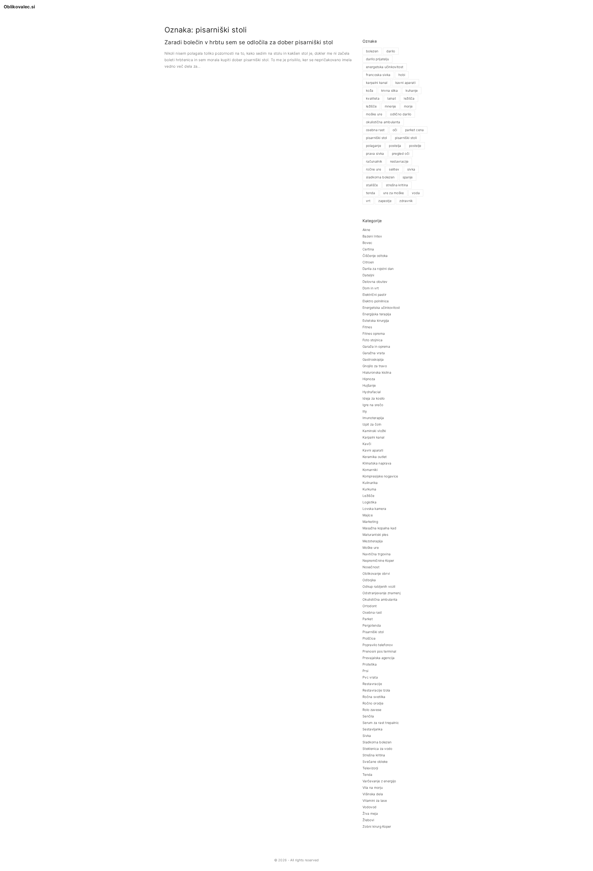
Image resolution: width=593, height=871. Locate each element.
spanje (408, 177)
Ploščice (369, 638)
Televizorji (370, 768)
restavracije (399, 161)
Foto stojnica (372, 340)
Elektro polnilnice (376, 301)
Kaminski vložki (374, 431)
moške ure (374, 114)
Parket (368, 619)
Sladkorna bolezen (377, 742)
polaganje (373, 146)
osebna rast (375, 130)
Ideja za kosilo (374, 398)
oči (395, 130)
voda (416, 193)
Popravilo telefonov (378, 645)
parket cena (414, 130)
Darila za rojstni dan (378, 269)
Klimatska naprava (377, 463)
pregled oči (401, 153)
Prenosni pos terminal (379, 651)
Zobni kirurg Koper (377, 826)
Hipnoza (369, 379)
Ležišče (368, 496)
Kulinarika (370, 483)
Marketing (370, 522)
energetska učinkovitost (384, 67)
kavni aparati (405, 83)
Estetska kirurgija (376, 320)
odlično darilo (400, 114)
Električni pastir (374, 295)
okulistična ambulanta (383, 122)
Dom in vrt (371, 288)
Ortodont (370, 606)
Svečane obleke (375, 762)
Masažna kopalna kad (379, 528)
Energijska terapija (377, 314)
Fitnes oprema (374, 333)
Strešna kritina (374, 755)
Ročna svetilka (374, 697)
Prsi (365, 671)
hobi (401, 75)
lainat (391, 98)
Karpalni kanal (373, 437)
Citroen (368, 262)
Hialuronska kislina (377, 372)
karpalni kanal (376, 83)
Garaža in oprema (376, 346)
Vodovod (369, 807)
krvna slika (389, 90)
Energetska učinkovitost (381, 307)
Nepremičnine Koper (378, 560)
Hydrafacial (372, 392)
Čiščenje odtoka (375, 256)
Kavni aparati (373, 450)
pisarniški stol (376, 138)
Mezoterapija (373, 541)
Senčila (368, 716)
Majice (368, 515)
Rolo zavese (372, 710)
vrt (368, 201)
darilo (390, 51)
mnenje (390, 106)
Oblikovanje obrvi (376, 573)
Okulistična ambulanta (380, 599)
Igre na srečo (373, 405)
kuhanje (412, 90)
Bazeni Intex (372, 236)
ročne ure (373, 169)
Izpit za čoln (372, 424)
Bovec (367, 243)
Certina (368, 249)
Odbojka (369, 580)
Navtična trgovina (377, 554)
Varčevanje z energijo (379, 781)
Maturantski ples (375, 534)
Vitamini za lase (375, 800)
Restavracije (372, 684)
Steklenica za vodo (377, 749)
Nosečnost (371, 567)
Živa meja (370, 813)
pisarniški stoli (406, 138)
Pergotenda (372, 625)
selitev (394, 169)
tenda (370, 193)
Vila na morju (373, 787)
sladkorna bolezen (380, 177)
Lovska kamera (374, 509)
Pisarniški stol (373, 632)
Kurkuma (369, 489)
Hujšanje (369, 385)
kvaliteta (372, 98)
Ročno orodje (373, 703)
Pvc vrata (370, 677)
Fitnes (367, 327)
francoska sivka (378, 75)
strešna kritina (397, 185)
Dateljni (368, 275)
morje (408, 106)
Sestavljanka (372, 729)
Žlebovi (368, 820)
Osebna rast (372, 612)
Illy (365, 411)
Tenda (367, 774)
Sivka (367, 736)
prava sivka (375, 153)
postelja (395, 146)
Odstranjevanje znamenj (382, 593)
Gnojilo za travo (375, 366)
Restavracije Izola (376, 690)
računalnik (374, 161)
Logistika (369, 502)
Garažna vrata (374, 353)
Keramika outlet (375, 457)
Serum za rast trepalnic (381, 723)
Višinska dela (373, 794)
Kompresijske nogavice (380, 476)
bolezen (372, 51)
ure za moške (393, 193)
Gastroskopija (373, 359)
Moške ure (371, 547)
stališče (372, 185)
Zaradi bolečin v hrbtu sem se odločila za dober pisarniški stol (248, 42)
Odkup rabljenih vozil (379, 586)
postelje (415, 146)
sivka (411, 169)
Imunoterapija (373, 418)
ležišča (409, 98)
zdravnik (406, 201)
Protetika (370, 664)
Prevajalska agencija (378, 658)
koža (369, 90)
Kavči (367, 444)
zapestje (384, 201)
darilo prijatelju (377, 59)
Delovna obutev (375, 282)
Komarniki (370, 470)
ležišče (371, 106)
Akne (366, 230)
